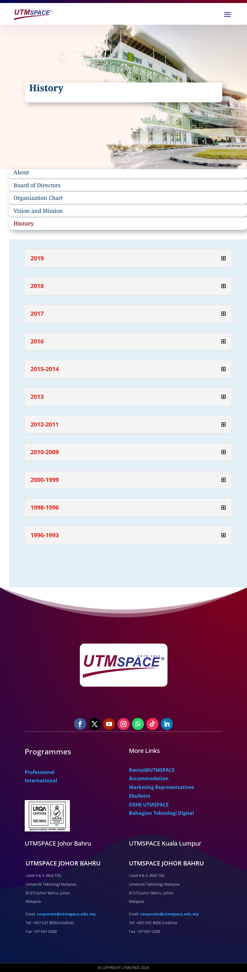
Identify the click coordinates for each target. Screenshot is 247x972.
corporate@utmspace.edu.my (66, 914)
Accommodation (149, 778)
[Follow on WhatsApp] (138, 724)
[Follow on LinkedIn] (167, 724)
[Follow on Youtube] (109, 724)
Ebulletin (140, 796)
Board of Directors (37, 185)
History (24, 223)
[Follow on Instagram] (123, 724)
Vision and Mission (38, 210)
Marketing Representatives (161, 787)
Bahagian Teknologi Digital (161, 813)
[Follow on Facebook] (80, 724)
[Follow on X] (95, 724)
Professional (40, 772)
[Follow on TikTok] (152, 724)
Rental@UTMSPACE (152, 770)
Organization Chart (38, 197)
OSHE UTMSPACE (149, 804)
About (21, 172)
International (41, 780)
